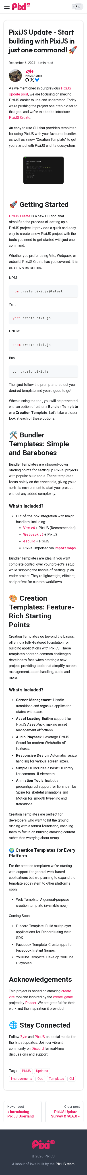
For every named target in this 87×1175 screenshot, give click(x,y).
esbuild (29, 541)
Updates (42, 1071)
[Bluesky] (37, 80)
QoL (40, 1079)
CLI (71, 1079)
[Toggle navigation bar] (7, 6)
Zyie (23, 1037)
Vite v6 (29, 528)
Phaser (30, 1003)
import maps (65, 548)
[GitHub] (27, 80)
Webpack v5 (33, 534)
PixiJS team (65, 1164)
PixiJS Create (19, 117)
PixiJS (40, 1037)
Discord (37, 1048)
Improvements (21, 1079)
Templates (56, 1079)
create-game (63, 997)
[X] (32, 80)
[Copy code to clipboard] (72, 290)
